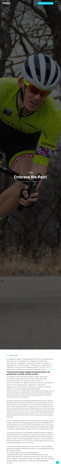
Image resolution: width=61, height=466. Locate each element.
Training (30, 172)
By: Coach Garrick (49, 369)
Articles (7, 355)
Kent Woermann (26, 181)
